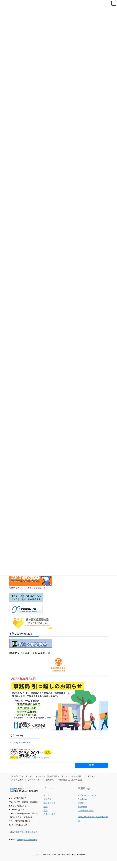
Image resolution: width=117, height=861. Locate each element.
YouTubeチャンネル (87, 795)
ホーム (47, 795)
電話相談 (91, 776)
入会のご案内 (17, 780)
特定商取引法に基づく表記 (70, 780)
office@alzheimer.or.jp (27, 839)
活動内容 (48, 799)
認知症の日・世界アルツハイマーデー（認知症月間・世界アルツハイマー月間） (47, 776)
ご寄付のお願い (35, 780)
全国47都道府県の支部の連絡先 (23, 832)
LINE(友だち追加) (86, 810)
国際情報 (50, 780)
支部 (46, 810)
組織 (46, 807)
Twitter (81, 803)
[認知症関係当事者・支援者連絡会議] (58, 665)
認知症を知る (50, 803)
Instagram (82, 807)
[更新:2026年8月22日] (30, 643)
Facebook (82, 799)
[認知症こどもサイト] (30, 578)
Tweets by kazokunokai (19, 742)
